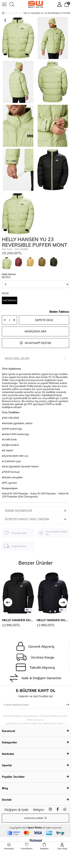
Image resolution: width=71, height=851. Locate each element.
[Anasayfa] (6, 13)
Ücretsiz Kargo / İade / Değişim (27, 519)
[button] (50, 611)
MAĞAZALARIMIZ (34, 818)
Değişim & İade (16, 809)
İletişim (38, 809)
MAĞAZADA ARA (35, 331)
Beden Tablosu (59, 311)
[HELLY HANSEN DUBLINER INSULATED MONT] (18, 592)
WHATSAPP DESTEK (37, 343)
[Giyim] (13, 13)
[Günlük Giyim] (20, 13)
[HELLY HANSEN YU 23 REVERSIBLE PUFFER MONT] (8, 263)
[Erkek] (10, 13)
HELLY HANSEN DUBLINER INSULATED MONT (18, 620)
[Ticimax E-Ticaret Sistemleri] (35, 841)
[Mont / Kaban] (17, 13)
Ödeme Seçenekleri (18, 510)
